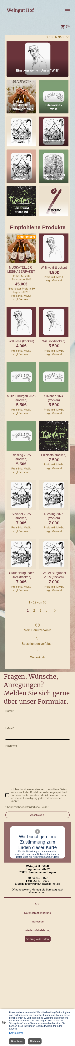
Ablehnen (35, 1041)
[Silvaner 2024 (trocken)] (53, 377)
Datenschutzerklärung (37, 912)
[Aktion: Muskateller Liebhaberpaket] (21, 89)
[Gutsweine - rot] (53, 126)
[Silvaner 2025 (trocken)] (21, 495)
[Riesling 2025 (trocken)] (21, 436)
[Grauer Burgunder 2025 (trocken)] (53, 554)
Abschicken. (37, 814)
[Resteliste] (53, 195)
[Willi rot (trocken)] (53, 322)
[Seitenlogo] (20, 16)
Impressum (37, 921)
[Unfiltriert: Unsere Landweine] (21, 159)
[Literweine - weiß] (53, 89)
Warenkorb (37, 657)
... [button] (47, 610)
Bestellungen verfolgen (37, 643)
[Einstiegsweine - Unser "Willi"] (37, 53)
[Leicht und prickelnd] (21, 195)
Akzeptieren (17, 1041)
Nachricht (11, 745)
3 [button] (40, 610)
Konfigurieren (16, 1033)
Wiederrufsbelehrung (37, 930)
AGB (37, 904)
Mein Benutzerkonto (37, 630)
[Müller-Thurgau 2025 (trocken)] (21, 377)
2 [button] (34, 610)
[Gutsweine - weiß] (21, 126)
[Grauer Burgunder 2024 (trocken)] (21, 554)
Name (9, 710)
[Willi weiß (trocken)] (53, 248)
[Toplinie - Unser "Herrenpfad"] (53, 159)
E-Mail (9, 728)
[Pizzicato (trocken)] (53, 436)
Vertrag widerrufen (37, 939)
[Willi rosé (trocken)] (21, 322)
